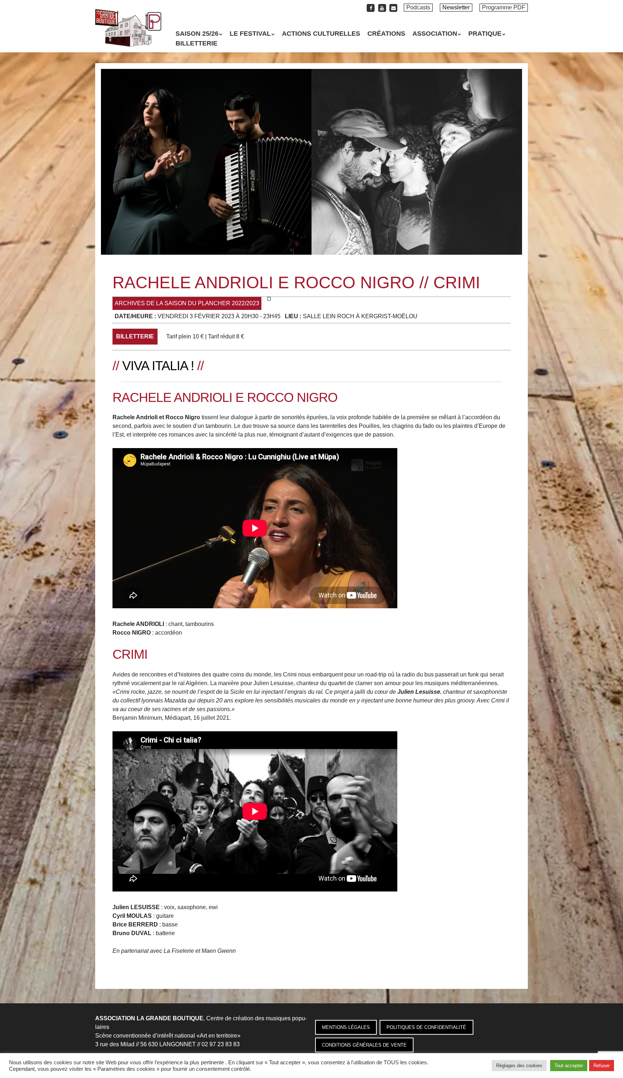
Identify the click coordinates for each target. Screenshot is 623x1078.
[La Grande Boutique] (128, 34)
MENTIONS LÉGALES (346, 1027)
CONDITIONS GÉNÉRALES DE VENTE (364, 1045)
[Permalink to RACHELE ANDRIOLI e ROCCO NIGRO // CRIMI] (311, 73)
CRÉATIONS (386, 33)
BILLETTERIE (196, 43)
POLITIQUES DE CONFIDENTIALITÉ (426, 1027)
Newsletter (456, 7)
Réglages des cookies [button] (519, 1065)
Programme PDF (503, 7)
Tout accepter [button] (568, 1065)
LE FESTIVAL (250, 33)
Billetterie (135, 336)
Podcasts (418, 7)
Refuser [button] (601, 1065)
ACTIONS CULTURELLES (321, 33)
